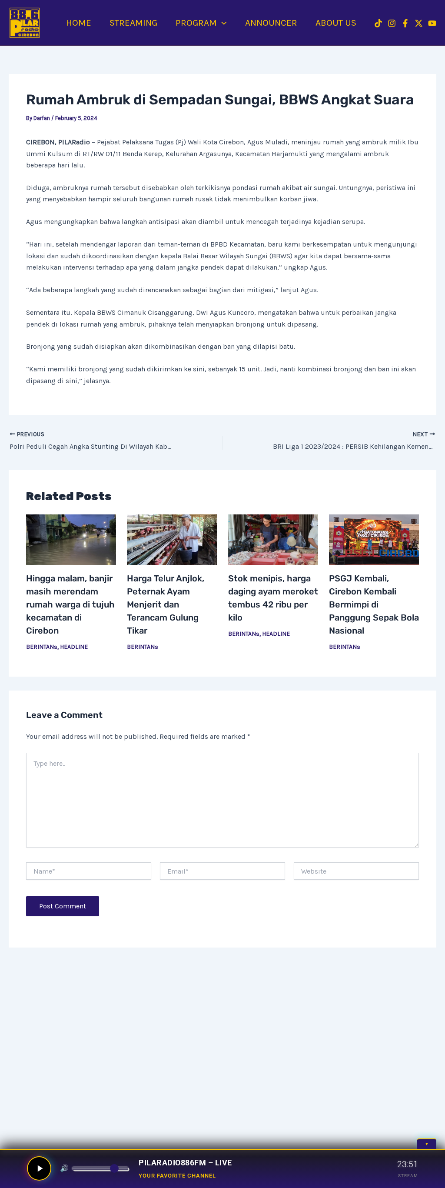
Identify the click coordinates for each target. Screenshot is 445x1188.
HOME (78, 22)
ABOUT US (335, 22)
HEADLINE (74, 647)
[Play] (39, 1168)
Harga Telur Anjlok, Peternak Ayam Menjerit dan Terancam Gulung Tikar (165, 604)
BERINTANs (41, 647)
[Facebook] (405, 23)
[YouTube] (432, 23)
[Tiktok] (378, 23)
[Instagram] (392, 23)
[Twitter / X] (419, 23)
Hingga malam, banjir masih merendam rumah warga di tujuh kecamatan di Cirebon (70, 604)
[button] (222, 22)
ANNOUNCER (271, 22)
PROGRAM (196, 22)
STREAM (408, 1175)
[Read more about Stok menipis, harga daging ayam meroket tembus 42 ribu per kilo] (273, 539)
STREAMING (133, 22)
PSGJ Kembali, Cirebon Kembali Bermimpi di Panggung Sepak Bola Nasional (374, 604)
